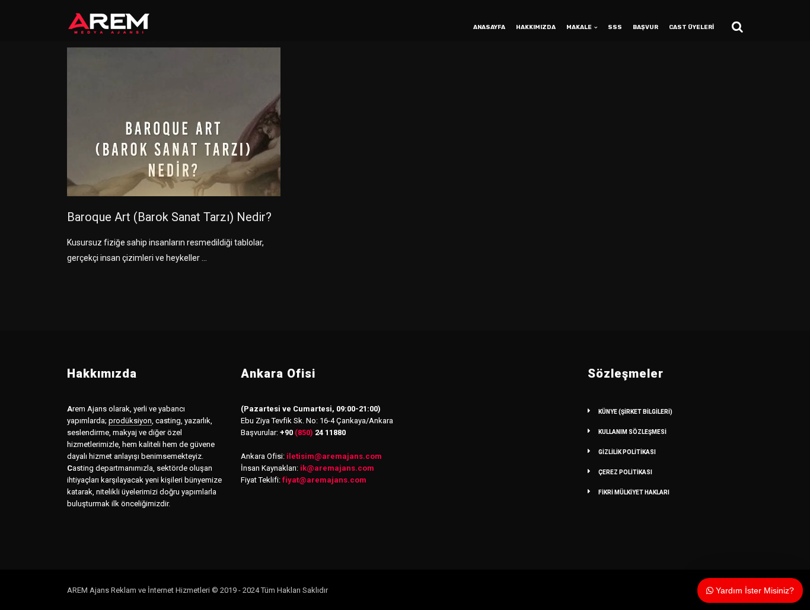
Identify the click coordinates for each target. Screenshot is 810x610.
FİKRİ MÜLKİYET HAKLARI (633, 492)
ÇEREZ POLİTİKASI (625, 472)
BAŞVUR (645, 27)
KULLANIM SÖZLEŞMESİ (632, 432)
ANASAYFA (489, 27)
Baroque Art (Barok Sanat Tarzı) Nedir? (169, 217)
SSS (615, 27)
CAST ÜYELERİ (691, 27)
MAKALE (579, 27)
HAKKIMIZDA (536, 27)
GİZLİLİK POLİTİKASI (627, 452)
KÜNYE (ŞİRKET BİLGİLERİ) (635, 411)
